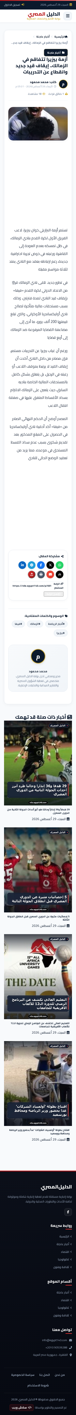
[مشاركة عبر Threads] (59, 574)
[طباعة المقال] (41, 574)
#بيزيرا (61, 632)
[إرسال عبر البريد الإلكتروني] (50, 574)
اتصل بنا (44, 1374)
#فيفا (18, 623)
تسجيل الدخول (12, 4)
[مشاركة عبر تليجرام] (31, 565)
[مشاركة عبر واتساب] (59, 565)
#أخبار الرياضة (56, 623)
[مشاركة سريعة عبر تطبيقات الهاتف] (31, 574)
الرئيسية (59, 36)
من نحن (60, 1374)
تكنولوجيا (63, 1259)
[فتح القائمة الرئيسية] (67, 16)
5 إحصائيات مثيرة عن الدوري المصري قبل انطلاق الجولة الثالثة (38, 918)
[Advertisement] (38, 185)
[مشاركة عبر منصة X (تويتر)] (50, 565)
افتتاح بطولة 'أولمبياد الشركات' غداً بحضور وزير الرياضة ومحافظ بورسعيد (39, 1131)
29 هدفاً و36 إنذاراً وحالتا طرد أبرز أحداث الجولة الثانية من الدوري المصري (38, 811)
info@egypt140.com (54, 1340)
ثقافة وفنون (61, 1267)
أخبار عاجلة (43, 36)
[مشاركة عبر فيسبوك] (41, 565)
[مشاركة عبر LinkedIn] (22, 565)
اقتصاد (65, 1252)
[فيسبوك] (68, 1212)
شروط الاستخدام (38, 1385)
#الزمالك (35, 623)
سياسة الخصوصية (22, 1374)
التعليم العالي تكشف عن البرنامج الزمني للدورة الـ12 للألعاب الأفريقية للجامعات (40, 1025)
